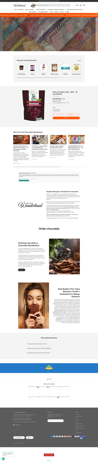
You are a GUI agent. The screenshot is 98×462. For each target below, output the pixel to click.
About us (62, 11)
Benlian (65, 74)
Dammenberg (21, 74)
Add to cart (71, 114)
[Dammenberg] (21, 67)
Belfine (43, 74)
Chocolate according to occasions (74, 9)
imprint (76, 430)
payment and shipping (80, 428)
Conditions (77, 414)
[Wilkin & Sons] (54, 67)
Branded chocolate (43, 11)
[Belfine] (43, 67)
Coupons (56, 11)
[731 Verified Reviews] (49, 372)
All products (21, 9)
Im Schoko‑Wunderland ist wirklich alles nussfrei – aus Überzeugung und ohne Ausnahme (20, 148)
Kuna (69, 215)
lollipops (53, 208)
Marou (61, 215)
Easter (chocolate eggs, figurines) (63, 208)
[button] (84, 5)
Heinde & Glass (76, 74)
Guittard (57, 215)
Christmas (66, 206)
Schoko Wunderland (19, 443)
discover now (49, 44)
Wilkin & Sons (54, 74)
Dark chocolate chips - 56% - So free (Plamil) (65, 93)
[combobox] (53, 5)
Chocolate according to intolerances (56, 9)
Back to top (49, 379)
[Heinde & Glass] (76, 67)
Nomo (64, 215)
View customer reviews (24, 180)
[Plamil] (32, 67)
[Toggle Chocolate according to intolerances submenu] (65, 9)
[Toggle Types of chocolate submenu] (34, 9)
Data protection (78, 416)
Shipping (59, 102)
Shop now (22, 269)
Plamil (32, 74)
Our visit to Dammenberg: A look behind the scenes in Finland (36, 15)
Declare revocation (79, 423)
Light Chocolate (32, 11)
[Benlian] (65, 67)
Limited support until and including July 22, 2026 (57, 146)
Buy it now (66, 117)
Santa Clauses (72, 206)
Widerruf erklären (49, 454)
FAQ (76, 421)
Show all (79, 60)
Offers (51, 11)
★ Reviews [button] (49, 460)
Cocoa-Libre (49, 215)
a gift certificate (54, 209)
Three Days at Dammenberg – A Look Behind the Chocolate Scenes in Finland (39, 147)
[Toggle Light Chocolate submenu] (37, 11)
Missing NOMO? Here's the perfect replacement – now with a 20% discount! (75, 147)
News (15, 9)
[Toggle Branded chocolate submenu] (48, 11)
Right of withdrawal (79, 425)
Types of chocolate (29, 9)
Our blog (67, 11)
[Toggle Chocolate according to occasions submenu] (83, 9)
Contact (77, 419)
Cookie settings (78, 432)
